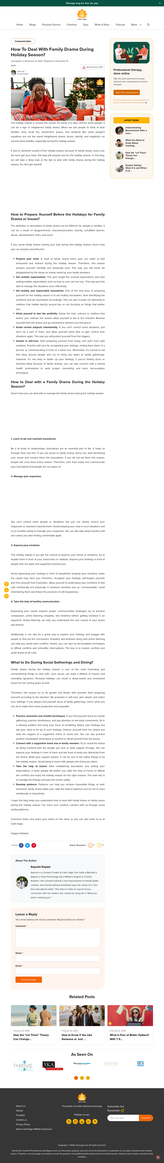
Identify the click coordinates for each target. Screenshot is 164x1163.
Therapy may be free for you (82, 3)
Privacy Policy (23, 1124)
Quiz (85, 25)
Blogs (32, 25)
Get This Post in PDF (94, 67)
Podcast (120, 25)
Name (19, 953)
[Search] (148, 25)
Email (19, 966)
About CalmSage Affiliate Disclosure (34, 1129)
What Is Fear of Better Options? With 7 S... (129, 1037)
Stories (19, 1110)
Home (19, 25)
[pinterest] (6, 596)
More (134, 25)
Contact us (21, 1119)
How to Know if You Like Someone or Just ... (77, 1037)
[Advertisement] (58, 190)
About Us (20, 1106)
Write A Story (102, 25)
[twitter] (6, 590)
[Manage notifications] (158, 1157)
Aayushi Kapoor (22, 74)
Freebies (72, 25)
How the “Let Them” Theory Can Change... (31, 1037)
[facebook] (6, 584)
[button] (76, 1078)
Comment (21, 926)
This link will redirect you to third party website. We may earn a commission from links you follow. (131, 101)
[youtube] (88, 1121)
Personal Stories (51, 25)
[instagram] (75, 1121)
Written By (20, 71)
